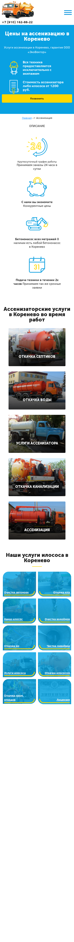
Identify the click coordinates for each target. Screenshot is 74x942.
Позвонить (37, 98)
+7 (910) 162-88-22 (17, 22)
